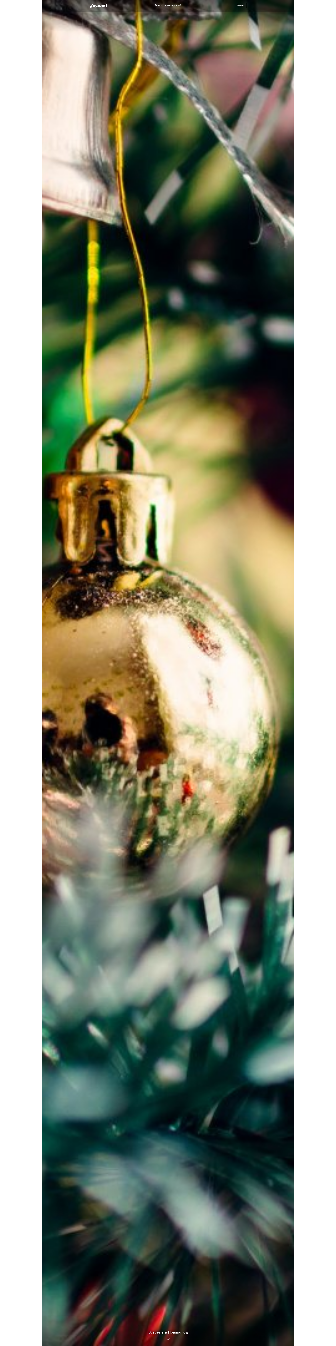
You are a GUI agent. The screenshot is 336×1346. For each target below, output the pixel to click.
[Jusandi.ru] (113, 6)
